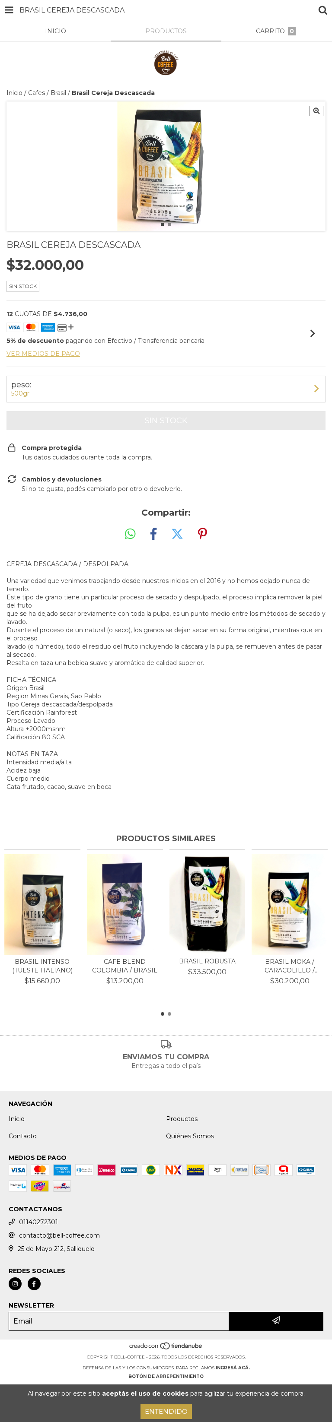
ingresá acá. (233, 1368)
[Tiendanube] (166, 1348)
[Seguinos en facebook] (34, 1283)
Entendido (166, 1411)
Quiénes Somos (190, 1136)
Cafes (36, 93)
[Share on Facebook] (153, 534)
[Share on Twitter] (177, 534)
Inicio (14, 93)
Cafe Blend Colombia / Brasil (124, 966)
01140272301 (38, 1222)
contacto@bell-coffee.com (59, 1235)
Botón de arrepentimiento (166, 1376)
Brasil (58, 93)
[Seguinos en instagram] (15, 1283)
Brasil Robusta (207, 961)
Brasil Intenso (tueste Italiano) (42, 966)
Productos (182, 1119)
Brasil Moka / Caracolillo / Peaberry (290, 966)
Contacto (23, 1136)
